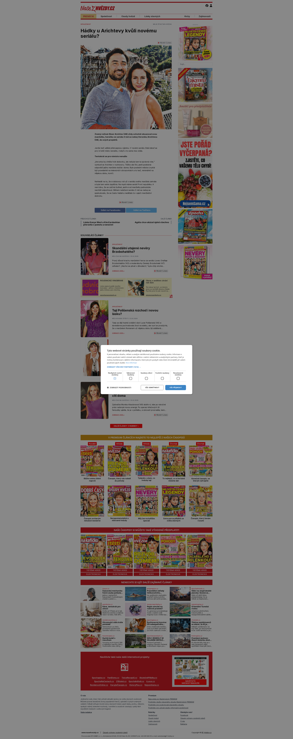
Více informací (131, 363)
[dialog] (146, 369)
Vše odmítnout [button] (152, 387)
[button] (146, 367)
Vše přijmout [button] (176, 387)
